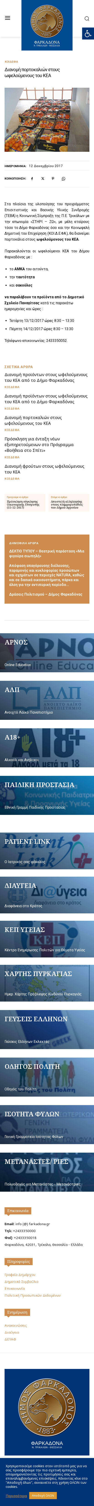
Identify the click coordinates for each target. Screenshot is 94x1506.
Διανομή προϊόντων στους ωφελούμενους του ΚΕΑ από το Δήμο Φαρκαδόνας (46, 377)
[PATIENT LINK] (47, 851)
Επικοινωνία (18, 1210)
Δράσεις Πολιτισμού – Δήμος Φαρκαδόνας (45, 594)
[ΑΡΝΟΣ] (47, 652)
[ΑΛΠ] (47, 700)
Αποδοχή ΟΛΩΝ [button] (43, 1495)
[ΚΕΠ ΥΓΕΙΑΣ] (47, 939)
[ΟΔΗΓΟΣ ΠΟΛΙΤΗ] (47, 1077)
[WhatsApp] (63, 178)
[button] (88, 33)
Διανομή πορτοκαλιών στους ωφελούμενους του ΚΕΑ (33, 420)
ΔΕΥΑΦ (10, 1339)
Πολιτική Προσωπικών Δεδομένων (33, 1295)
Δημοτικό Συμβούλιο (22, 1281)
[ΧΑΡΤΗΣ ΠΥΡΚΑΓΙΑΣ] (47, 983)
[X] (42, 178)
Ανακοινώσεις (16, 1325)
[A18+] (47, 747)
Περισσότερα (16, 1496)
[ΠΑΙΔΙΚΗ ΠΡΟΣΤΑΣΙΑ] (47, 795)
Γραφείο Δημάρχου (20, 1274)
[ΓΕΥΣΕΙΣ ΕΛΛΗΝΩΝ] (47, 1029)
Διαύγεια (12, 1332)
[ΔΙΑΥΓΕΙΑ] (47, 895)
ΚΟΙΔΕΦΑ (11, 61)
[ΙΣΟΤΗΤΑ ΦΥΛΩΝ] (47, 1124)
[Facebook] (32, 178)
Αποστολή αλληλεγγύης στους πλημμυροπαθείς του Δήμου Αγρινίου (67, 504)
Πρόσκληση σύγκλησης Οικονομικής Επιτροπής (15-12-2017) (23, 504)
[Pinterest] (52, 178)
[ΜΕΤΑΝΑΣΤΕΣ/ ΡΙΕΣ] (47, 1172)
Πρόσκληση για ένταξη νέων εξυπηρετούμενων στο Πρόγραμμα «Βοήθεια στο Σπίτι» (39, 444)
